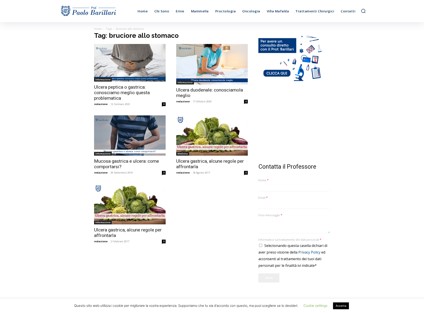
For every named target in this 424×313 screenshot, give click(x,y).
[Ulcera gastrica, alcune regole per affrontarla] (212, 135)
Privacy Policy (309, 252)
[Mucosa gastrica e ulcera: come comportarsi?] (130, 135)
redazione (101, 104)
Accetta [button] (341, 305)
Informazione (102, 79)
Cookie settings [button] (315, 305)
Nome (263, 180)
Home (98, 29)
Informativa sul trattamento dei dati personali (289, 240)
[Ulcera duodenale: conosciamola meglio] (212, 64)
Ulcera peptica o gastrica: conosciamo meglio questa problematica (122, 92)
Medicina (183, 153)
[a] (96, 11)
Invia (269, 278)
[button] (363, 10)
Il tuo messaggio (270, 215)
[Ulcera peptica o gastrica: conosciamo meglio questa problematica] (130, 63)
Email (263, 198)
